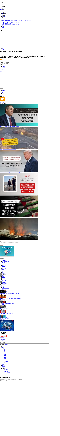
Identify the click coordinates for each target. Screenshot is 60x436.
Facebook (3, 23)
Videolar (8, 22)
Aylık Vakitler (2, 286)
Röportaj (3, 364)
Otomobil (3, 16)
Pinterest (3, 67)
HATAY (3, 285)
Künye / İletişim (4, 24)
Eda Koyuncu (2, 102)
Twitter (6, 23)
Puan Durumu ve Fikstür (3, 338)
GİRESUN (3, 284)
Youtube (11, 23)
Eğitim (5, 349)
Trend (13, 22)
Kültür (3, 30)
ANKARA (3, 263)
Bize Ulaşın (8, 24)
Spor (2, 17)
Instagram (8, 23)
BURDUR (3, 272)
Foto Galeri (3, 362)
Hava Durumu (4, 20)
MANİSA (3, 299)
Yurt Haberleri (18, 22)
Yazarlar (3, 363)
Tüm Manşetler (23, 20)
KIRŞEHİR (3, 294)
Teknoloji (11, 22)
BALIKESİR (4, 268)
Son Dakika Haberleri (28, 20)
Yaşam (15, 22)
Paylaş (1, 64)
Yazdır (3, 68)
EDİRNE (3, 278)
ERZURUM (4, 280)
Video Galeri (4, 48)
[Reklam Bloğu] (7, 330)
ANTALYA (3, 264)
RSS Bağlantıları (12, 24)
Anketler (3, 366)
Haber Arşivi (2, 341)
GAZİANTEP (4, 282)
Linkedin (3, 66)
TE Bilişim (6, 344)
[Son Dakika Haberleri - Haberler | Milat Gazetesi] (7, 1)
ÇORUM (3, 319)
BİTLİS (3, 275)
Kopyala (3, 69)
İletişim (3, 367)
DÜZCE (3, 277)
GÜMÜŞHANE (4, 283)
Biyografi (3, 365)
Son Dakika (3, 22)
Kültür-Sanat (5, 352)
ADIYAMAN (4, 260)
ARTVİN (3, 266)
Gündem (3, 13)
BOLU (3, 271)
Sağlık (5, 356)
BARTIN (3, 269)
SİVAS (3, 309)
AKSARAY (4, 262)
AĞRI (3, 267)
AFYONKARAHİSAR (5, 261)
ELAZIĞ (3, 279)
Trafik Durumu (8, 20)
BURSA (3, 273)
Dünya (3, 27)
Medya (5, 353)
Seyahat (5, 357)
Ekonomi (3, 15)
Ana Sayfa (3, 347)
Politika (3, 14)
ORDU (3, 304)
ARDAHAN (4, 265)
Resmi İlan (3, 18)
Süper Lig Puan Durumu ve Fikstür (15, 20)
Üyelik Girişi (17, 24)
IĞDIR (3, 287)
